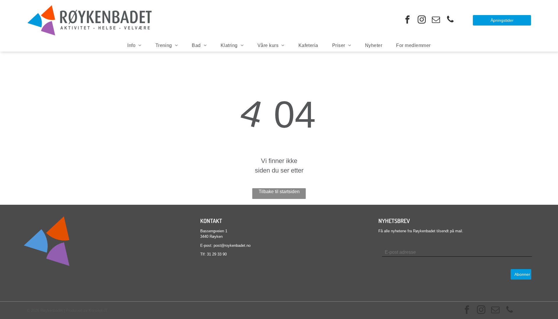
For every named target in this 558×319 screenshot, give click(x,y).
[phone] (450, 20)
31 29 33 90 (217, 254)
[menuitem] (134, 45)
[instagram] (421, 20)
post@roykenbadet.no (232, 245)
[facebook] (407, 20)
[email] (436, 20)
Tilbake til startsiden (279, 191)
